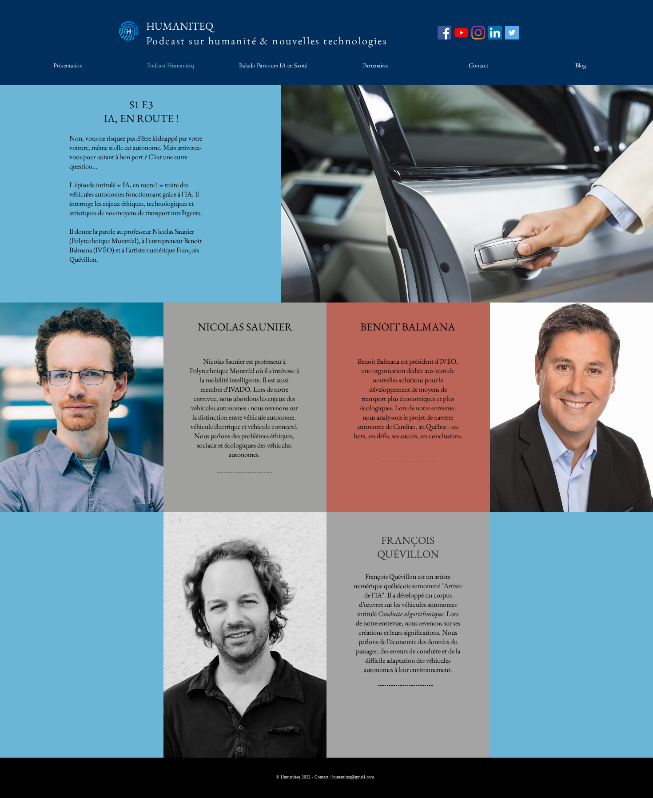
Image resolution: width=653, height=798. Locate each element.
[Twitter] (512, 32)
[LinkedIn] (495, 32)
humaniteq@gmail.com (353, 776)
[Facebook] (444, 32)
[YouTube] (461, 32)
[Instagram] (478, 32)
